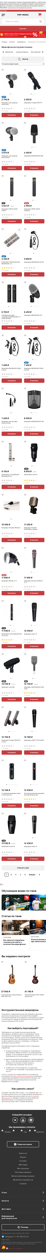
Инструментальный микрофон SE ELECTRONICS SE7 (34, 794)
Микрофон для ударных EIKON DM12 (10, 156)
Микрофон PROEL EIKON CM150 (10, 210)
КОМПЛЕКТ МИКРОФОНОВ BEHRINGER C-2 (11, 263)
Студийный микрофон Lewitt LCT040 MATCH (11, 794)
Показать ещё (23, 868)
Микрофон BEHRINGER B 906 (33, 156)
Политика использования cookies (20, 8)
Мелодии (23, 1164)
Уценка (22, 1183)
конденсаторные (22, 52)
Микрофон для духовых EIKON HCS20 (10, 422)
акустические (36, 52)
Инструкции (23, 1168)
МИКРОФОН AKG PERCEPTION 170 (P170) (12, 635)
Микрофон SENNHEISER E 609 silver (34, 688)
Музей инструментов (23, 1180)
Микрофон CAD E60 (8, 687)
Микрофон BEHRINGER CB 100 (34, 262)
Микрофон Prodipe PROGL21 (11, 528)
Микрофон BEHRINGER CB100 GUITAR (33, 369)
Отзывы (23, 1161)
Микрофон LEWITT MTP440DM (34, 740)
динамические (8, 52)
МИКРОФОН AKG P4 (30, 475)
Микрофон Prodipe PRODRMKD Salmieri (31, 528)
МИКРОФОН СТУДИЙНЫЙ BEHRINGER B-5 (10, 475)
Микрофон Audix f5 (30, 634)
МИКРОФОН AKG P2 (8, 846)
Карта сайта (5, 1239)
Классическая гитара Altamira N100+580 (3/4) (11, 995)
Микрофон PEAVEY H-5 (9, 581)
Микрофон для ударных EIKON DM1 (10, 103)
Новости (23, 1153)
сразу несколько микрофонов (22, 1076)
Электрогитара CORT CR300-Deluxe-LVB (34, 995)
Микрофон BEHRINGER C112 (33, 315)
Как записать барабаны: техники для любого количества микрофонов (14, 942)
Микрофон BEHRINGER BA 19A (34, 421)
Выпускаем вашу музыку (23, 1176)
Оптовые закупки (23, 1172)
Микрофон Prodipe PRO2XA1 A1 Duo (11, 741)
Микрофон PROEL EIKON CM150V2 (32, 210)
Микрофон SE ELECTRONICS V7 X (33, 581)
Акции (23, 1157)
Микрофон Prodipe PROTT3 (33, 103)
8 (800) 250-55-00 (22, 1233)
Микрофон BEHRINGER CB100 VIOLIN (11, 369)
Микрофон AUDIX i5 (30, 846)
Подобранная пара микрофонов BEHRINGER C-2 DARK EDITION (11, 316)
